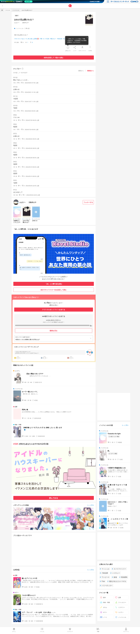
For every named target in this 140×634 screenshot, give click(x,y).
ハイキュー (115, 573)
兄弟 (47, 39)
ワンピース (104, 577)
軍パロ (42, 39)
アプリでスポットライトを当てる (53, 309)
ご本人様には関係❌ (32, 39)
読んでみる (53, 498)
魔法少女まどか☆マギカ (117, 581)
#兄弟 (15, 444)
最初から (81, 70)
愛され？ (53, 39)
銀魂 (114, 577)
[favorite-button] (68, 47)
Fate (102, 581)
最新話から (90, 71)
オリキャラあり (20, 39)
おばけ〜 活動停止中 (21, 22)
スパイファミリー (119, 569)
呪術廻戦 (123, 577)
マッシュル (104, 569)
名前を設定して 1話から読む (53, 57)
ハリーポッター (106, 585)
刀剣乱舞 (104, 573)
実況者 (59, 39)
